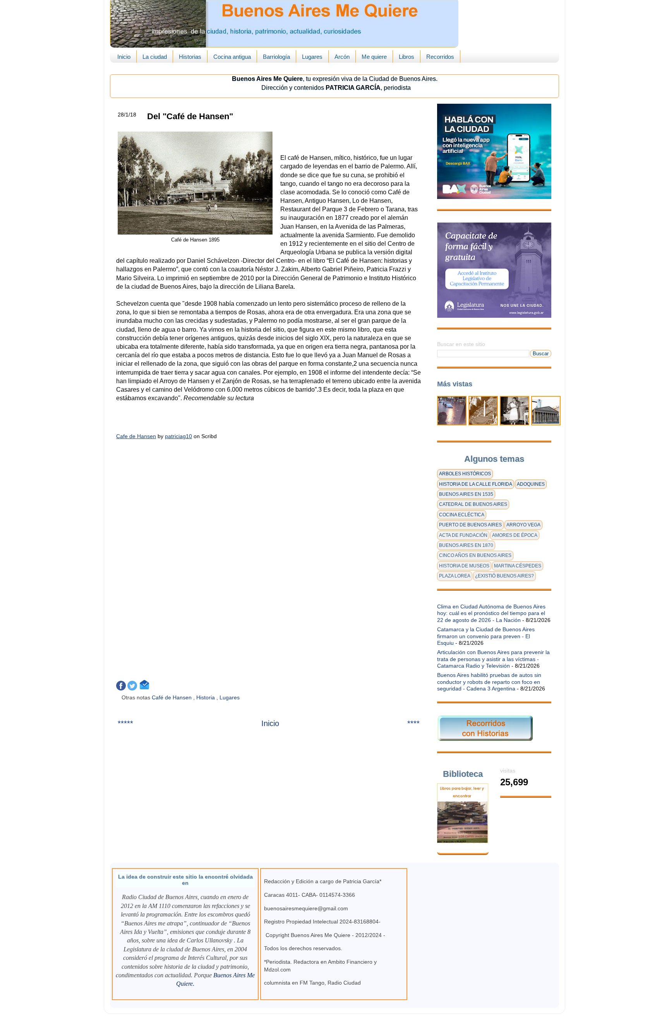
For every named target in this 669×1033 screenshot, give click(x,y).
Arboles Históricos (465, 473)
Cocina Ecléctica (461, 514)
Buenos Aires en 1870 (466, 545)
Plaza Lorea (454, 576)
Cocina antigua (232, 56)
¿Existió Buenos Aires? (504, 576)
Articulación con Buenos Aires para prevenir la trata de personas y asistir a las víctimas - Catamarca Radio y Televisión (493, 659)
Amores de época (514, 535)
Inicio (123, 56)
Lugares (312, 56)
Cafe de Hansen (136, 436)
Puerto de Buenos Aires (470, 525)
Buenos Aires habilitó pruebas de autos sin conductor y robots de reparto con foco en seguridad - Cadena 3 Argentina (489, 682)
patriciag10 (178, 436)
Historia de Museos (464, 566)
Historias (190, 56)
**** (413, 723)
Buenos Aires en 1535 (466, 494)
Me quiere (374, 56)
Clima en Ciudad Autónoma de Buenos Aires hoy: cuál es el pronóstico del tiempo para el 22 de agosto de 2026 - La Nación (491, 613)
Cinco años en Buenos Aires (475, 555)
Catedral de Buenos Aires (473, 504)
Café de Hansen (172, 697)
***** (125, 723)
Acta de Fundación (463, 535)
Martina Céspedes (517, 566)
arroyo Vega (523, 525)
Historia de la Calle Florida (475, 484)
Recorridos (440, 56)
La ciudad (154, 56)
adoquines (531, 484)
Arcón (342, 56)
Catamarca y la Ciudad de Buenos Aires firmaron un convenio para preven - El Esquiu (486, 636)
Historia (206, 697)
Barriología (276, 56)
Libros (406, 56)
